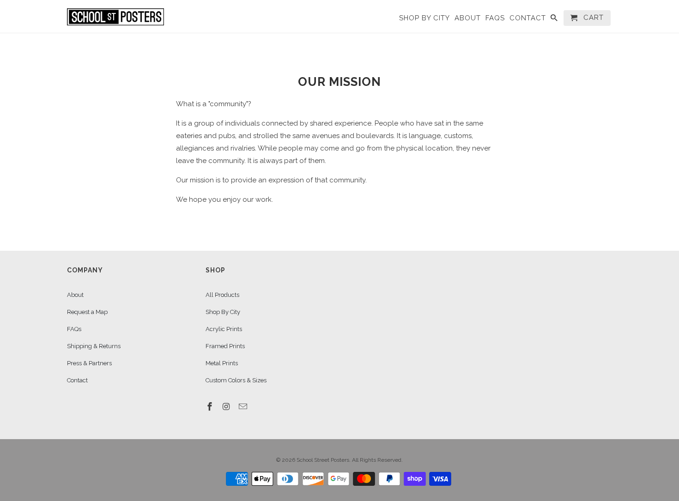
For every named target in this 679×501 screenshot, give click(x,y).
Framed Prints (225, 346)
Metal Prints (222, 363)
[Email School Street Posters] (244, 406)
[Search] (555, 20)
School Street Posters (323, 460)
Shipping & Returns (94, 346)
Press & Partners (89, 363)
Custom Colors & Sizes (236, 380)
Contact (77, 380)
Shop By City (223, 311)
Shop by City (424, 18)
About (75, 294)
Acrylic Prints (224, 329)
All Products (222, 294)
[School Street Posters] (115, 16)
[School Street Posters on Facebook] (211, 406)
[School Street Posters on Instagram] (227, 406)
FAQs (74, 329)
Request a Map (87, 311)
